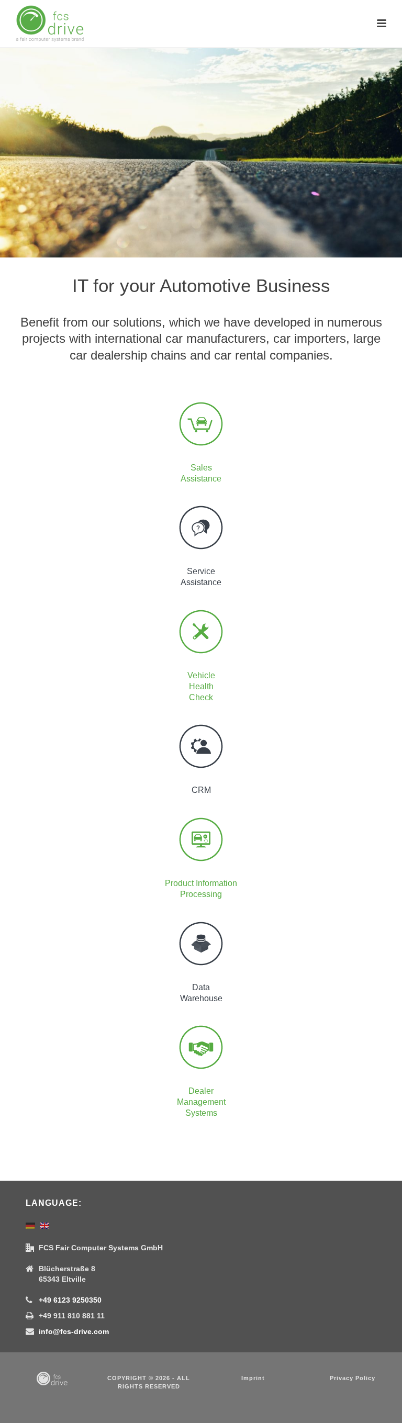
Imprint (253, 1378)
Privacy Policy (352, 1378)
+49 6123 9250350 (70, 1300)
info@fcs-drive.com (74, 1331)
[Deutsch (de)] (30, 1224)
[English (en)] (44, 1224)
